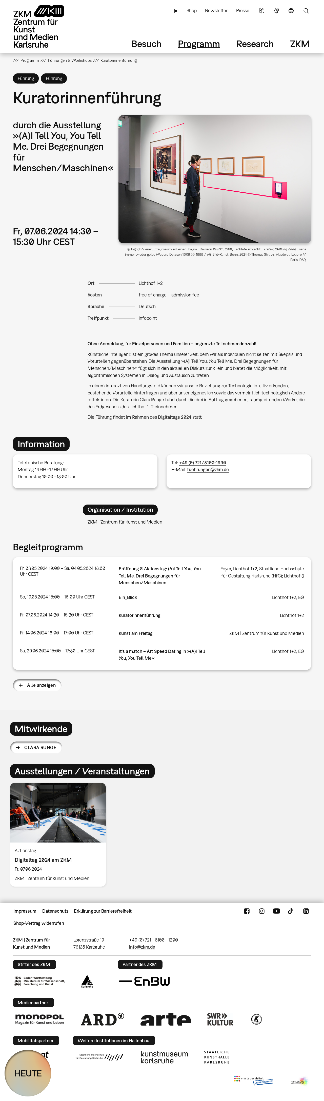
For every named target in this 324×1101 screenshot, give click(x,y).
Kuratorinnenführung (139, 615)
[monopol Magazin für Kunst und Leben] (39, 1019)
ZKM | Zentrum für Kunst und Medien (266, 633)
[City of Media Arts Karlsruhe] (300, 1081)
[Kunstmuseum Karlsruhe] (164, 1057)
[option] (60, 835)
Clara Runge (40, 747)
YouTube (276, 911)
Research (255, 43)
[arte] (165, 1019)
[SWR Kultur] (220, 1019)
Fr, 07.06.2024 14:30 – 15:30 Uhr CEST (56, 614)
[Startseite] (46, 26)
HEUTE (28, 1073)
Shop (192, 10)
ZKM (300, 43)
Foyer (225, 568)
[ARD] (102, 1019)
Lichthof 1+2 (151, 283)
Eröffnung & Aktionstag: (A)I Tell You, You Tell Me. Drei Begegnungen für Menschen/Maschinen (160, 575)
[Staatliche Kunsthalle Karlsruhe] (216, 1057)
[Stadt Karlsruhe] (87, 981)
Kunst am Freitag (136, 633)
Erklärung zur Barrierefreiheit (103, 911)
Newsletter (216, 10)
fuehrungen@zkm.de (208, 469)
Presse (242, 10)
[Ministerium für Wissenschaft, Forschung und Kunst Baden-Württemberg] (39, 981)
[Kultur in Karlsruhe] (256, 1019)
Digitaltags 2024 (174, 417)
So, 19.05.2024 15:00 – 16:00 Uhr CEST (57, 596)
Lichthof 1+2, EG (288, 597)
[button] (214, 179)
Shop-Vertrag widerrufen (38, 923)
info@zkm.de (142, 947)
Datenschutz (55, 911)
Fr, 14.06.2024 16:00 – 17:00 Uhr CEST (56, 632)
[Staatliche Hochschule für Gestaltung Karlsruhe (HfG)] (99, 1057)
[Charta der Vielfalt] (253, 1081)
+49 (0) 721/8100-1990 (202, 462)
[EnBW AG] (144, 981)
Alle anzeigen (41, 685)
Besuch (146, 43)
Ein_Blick (128, 597)
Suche (306, 11)
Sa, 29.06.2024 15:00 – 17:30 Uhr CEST (57, 650)
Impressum (24, 911)
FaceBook (247, 911)
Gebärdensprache (276, 11)
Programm (199, 43)
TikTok (291, 911)
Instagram (262, 911)
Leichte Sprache (262, 11)
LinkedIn (306, 911)
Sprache (291, 11)
